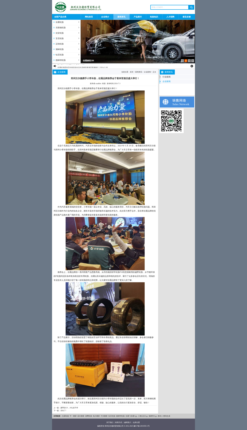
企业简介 (105, 17)
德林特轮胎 (61, 60)
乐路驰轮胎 (61, 28)
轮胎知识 (154, 17)
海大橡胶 (96, 416)
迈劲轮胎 (60, 44)
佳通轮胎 (60, 22)
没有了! (63, 411)
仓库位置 (136, 422)
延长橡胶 (80, 416)
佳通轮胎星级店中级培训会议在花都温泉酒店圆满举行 (78, 66)
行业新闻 (167, 77)
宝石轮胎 (60, 38)
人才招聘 (170, 17)
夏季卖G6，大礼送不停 (69, 408)
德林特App (153, 416)
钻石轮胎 (60, 55)
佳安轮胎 (60, 33)
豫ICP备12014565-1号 (142, 426)
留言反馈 (187, 17)
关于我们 (109, 422)
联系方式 (118, 422)
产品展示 (138, 17)
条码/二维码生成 (164, 416)
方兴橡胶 (104, 416)
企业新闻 (147, 72)
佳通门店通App (131, 416)
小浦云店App (143, 416)
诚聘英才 (127, 422)
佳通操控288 (88, 61)
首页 (131, 72)
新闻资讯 (121, 17)
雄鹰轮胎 (88, 416)
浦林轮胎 (60, 49)
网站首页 (89, 17)
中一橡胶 (73, 416)
